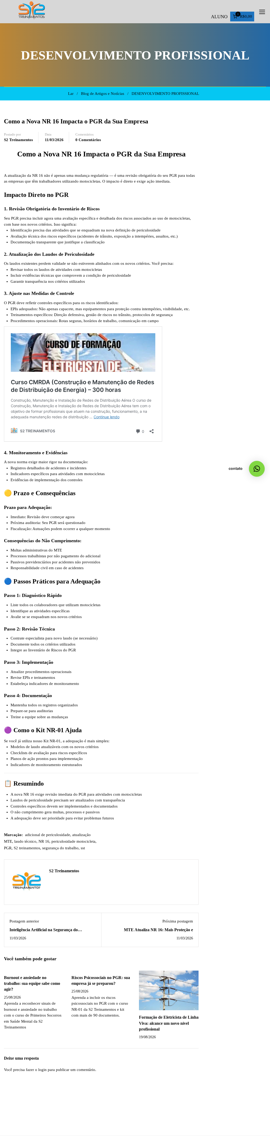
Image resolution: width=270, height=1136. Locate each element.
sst (83, 848)
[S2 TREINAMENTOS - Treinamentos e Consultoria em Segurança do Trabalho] (31, 11)
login (42, 1070)
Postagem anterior (24, 921)
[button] (257, 469)
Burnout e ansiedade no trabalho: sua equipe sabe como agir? (32, 983)
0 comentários (88, 140)
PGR (8, 848)
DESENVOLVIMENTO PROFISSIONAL (165, 93)
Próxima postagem (177, 921)
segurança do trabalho (60, 848)
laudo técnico (25, 841)
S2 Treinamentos (18, 140)
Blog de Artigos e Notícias (102, 93)
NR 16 (43, 841)
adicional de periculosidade (47, 835)
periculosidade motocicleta (73, 841)
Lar (71, 93)
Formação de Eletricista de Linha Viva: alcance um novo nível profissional (169, 1023)
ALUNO (219, 16)
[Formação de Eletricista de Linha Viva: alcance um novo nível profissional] (169, 990)
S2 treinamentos (27, 848)
